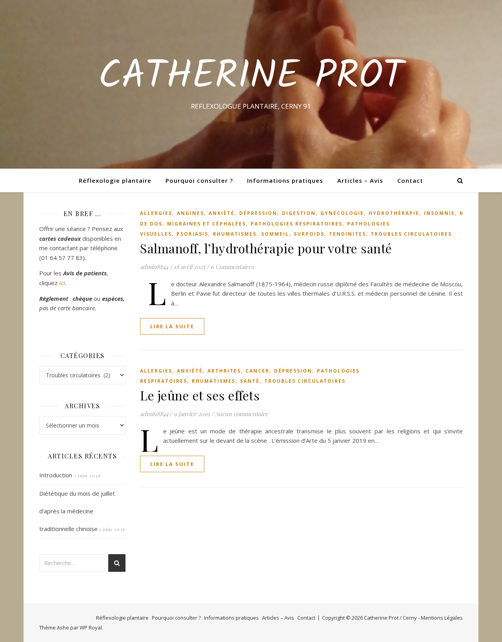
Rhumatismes (234, 234)
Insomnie (439, 213)
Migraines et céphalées (206, 223)
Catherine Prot (251, 77)
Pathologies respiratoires (296, 223)
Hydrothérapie (394, 213)
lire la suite (172, 326)
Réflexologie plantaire (115, 180)
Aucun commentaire (241, 414)
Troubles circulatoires (411, 234)
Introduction (55, 475)
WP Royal (91, 627)
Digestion (299, 213)
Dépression (258, 213)
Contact (410, 180)
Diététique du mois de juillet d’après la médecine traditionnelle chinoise (77, 511)
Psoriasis (192, 234)
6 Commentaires (232, 267)
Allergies (156, 213)
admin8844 (154, 267)
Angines (190, 213)
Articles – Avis (360, 180)
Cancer (257, 370)
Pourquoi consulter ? (199, 180)
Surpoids (309, 234)
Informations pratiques (285, 180)
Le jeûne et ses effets (200, 395)
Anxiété (222, 213)
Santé (250, 381)
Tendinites (347, 234)
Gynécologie (342, 213)
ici (62, 283)
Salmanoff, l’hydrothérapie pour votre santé (266, 248)
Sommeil (275, 234)
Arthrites (224, 370)
